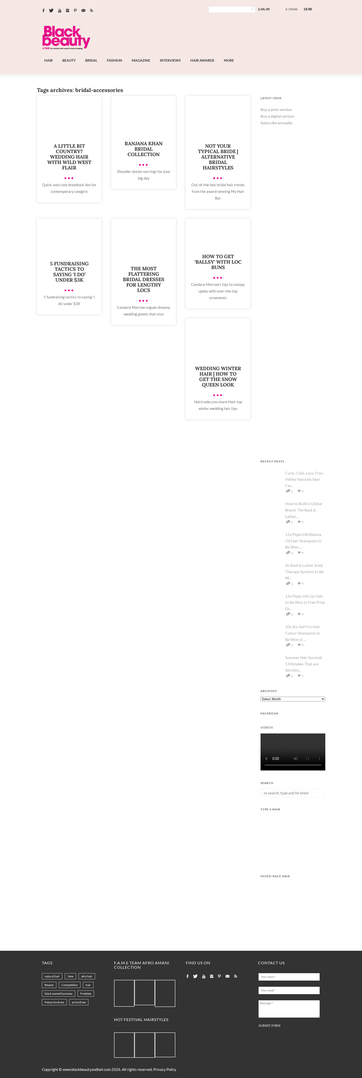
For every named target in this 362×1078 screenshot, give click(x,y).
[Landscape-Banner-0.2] (194, 54)
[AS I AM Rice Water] (293, 447)
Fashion (114, 60)
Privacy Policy (164, 1069)
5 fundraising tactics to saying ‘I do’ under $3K (69, 271)
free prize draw (54, 1002)
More (229, 60)
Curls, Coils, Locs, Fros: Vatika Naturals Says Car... (304, 479)
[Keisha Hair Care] (293, 317)
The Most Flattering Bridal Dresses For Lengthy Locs (143, 279)
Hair (48, 60)
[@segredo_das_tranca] (165, 1045)
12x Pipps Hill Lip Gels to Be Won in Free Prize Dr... (305, 602)
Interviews (170, 60)
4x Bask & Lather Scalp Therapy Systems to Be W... (304, 571)
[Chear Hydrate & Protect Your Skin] (293, 382)
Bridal (91, 60)
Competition (70, 985)
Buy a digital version (278, 116)
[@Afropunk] (124, 1045)
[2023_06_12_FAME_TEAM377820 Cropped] (165, 993)
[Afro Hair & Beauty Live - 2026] (293, 252)
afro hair (86, 976)
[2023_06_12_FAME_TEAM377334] (124, 993)
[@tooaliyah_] (144, 1045)
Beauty (69, 60)
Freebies (85, 993)
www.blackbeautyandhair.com (87, 1069)
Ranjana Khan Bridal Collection (144, 148)
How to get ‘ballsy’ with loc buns (218, 261)
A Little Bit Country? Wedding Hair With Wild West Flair (69, 157)
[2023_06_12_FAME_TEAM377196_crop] (144, 993)
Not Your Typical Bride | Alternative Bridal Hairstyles (218, 157)
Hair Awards (202, 60)
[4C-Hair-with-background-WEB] (293, 862)
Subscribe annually (276, 123)
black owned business (58, 993)
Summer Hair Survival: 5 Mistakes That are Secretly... (304, 663)
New (70, 976)
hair (88, 985)
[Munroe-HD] (293, 929)
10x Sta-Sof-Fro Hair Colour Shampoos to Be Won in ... (302, 632)
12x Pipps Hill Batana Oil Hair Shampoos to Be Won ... (303, 540)
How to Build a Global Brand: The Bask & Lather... (303, 509)
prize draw (79, 1002)
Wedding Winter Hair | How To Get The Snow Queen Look (218, 376)
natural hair (52, 976)
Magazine (141, 60)
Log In (264, 9)
